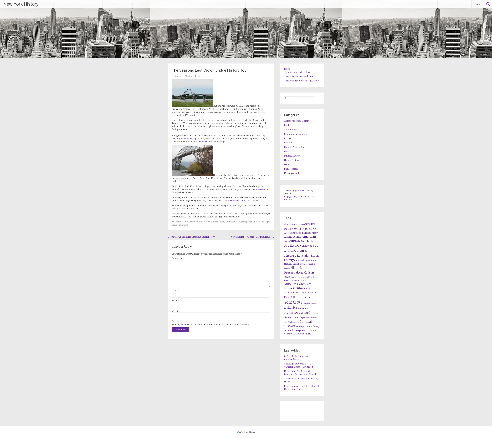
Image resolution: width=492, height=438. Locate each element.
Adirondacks (305, 228)
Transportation (248, 222)
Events (178, 222)
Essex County (219, 222)
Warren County (304, 334)
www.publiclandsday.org (184, 138)
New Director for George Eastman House (252, 237)
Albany (315, 233)
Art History (292, 245)
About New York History (298, 72)
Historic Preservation (294, 147)
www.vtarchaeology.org (212, 141)
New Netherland (293, 297)
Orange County (304, 318)
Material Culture (298, 280)
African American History (296, 121)
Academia (298, 224)
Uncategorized (291, 173)
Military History (292, 155)
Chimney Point (194, 222)
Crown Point (206, 222)
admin (200, 76)
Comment (178, 258)
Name (176, 290)
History (287, 151)
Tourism (287, 330)
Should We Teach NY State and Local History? (192, 237)
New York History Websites (299, 76)
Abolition (288, 224)
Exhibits (288, 142)
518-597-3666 (262, 189)
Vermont (260, 222)
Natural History (291, 160)
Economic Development (296, 134)
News (287, 164)
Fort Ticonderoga (301, 260)
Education (303, 255)
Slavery (315, 326)
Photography (293, 322)
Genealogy (297, 264)
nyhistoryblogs (296, 307)
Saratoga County (304, 326)
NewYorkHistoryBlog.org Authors (302, 80)
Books (287, 125)
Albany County (292, 236)
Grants (304, 264)
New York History (20, 4)
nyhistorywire (296, 312)
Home (478, 4)
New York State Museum (308, 303)
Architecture (308, 241)
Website (176, 311)
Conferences (290, 129)
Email (175, 300)
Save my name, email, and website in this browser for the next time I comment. (211, 324)
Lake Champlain (233, 222)
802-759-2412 (236, 200)
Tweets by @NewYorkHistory (298, 190)
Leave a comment (180, 225)
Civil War (307, 245)
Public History (291, 169)
